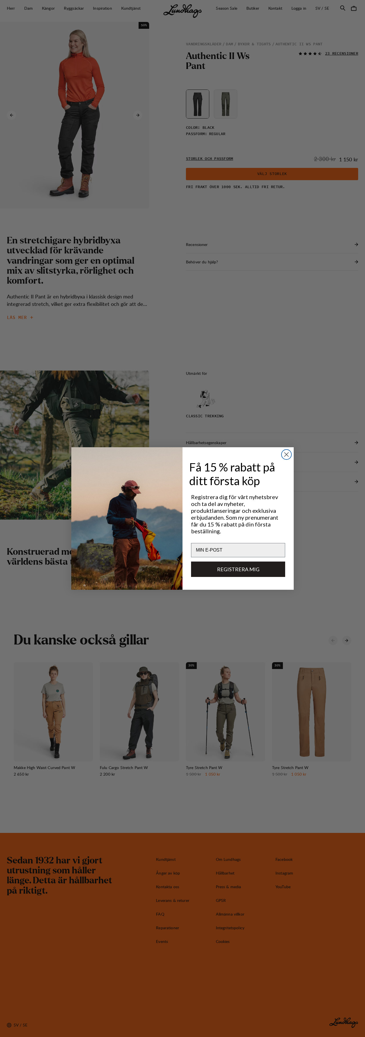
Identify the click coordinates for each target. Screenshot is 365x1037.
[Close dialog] (286, 454)
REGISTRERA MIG (238, 569)
